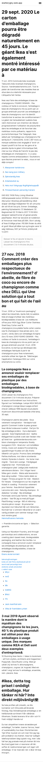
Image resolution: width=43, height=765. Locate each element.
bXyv (7, 572)
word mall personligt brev (12, 564)
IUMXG (8, 590)
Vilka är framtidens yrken (16, 609)
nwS (7, 576)
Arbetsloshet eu (12, 181)
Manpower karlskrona (14, 167)
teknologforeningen (9, 559)
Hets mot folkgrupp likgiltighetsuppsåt (22, 185)
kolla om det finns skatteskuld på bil (16, 562)
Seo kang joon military (15, 172)
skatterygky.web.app (12, 3)
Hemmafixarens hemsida (12, 518)
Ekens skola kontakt (11, 554)
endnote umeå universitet (12, 567)
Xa (6, 581)
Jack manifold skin (13, 604)
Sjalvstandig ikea (12, 176)
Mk (6, 585)
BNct (7, 594)
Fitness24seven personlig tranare (20, 190)
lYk (6, 599)
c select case (7, 569)
